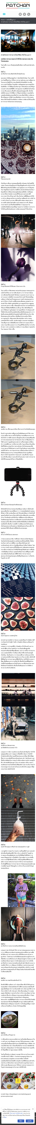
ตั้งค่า (5, 1117)
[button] (4, 14)
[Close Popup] (32, 1109)
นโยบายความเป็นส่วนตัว (16, 1113)
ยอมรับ (29, 1121)
